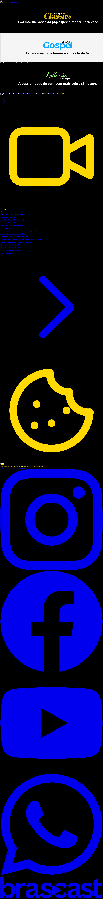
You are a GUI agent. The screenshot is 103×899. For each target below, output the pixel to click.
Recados (4, 102)
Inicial (4, 96)
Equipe (4, 99)
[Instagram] (51, 570)
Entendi (2, 463)
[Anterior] (0, 1)
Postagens (4, 100)
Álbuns (4, 97)
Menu (2, 94)
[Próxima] (1, 1)
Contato (4, 98)
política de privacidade (59, 461)
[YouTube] (51, 773)
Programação (5, 101)
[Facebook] (51, 671)
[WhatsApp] (51, 875)
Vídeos (4, 103)
